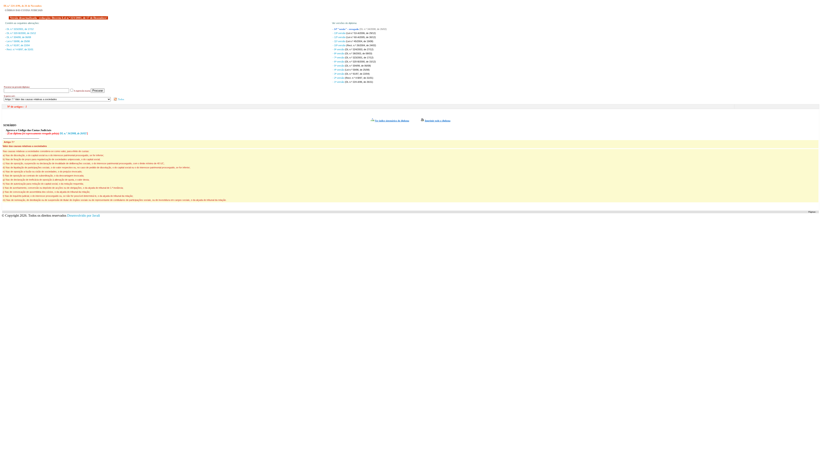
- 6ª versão (339, 61)
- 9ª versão (339, 49)
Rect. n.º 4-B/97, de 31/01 (20, 49)
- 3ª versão (339, 74)
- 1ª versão (339, 82)
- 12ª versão (339, 37)
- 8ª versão (339, 53)
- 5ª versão (339, 65)
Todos (120, 99)
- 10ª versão (339, 45)
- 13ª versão (339, 33)
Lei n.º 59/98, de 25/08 (18, 41)
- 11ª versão (339, 41)
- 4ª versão (339, 69)
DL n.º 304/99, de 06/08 (19, 37)
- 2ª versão (339, 78)
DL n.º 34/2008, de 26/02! (73, 133)
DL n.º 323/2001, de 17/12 (20, 29)
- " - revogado (345, 29)
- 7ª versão (339, 57)
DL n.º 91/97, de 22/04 (18, 45)
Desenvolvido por (83, 215)
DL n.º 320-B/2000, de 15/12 (21, 33)
